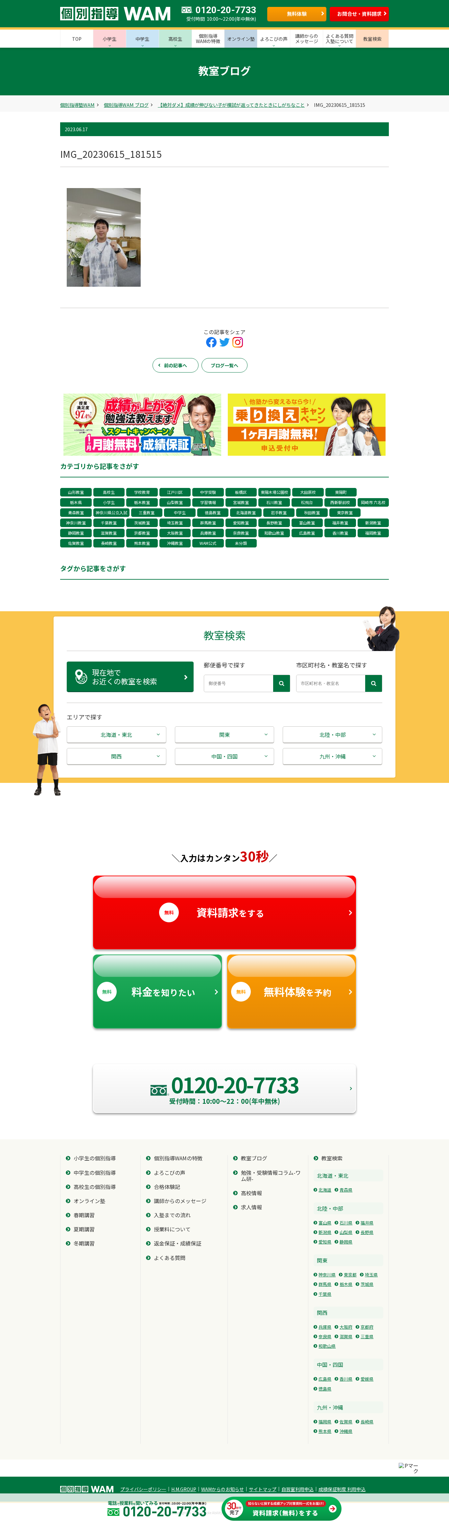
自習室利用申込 (297, 1489)
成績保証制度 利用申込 (342, 1489)
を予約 (283, 991)
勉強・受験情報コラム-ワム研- (271, 1176)
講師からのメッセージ (180, 1201)
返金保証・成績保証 (177, 1243)
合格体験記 (167, 1187)
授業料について (172, 1229)
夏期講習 (84, 1229)
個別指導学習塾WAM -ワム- (86, 1489)
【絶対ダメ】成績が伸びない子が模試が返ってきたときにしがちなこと (231, 105)
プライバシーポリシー (143, 1489)
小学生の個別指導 (95, 1158)
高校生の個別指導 (95, 1187)
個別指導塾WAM (77, 105)
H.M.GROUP (183, 1489)
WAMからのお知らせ (222, 1489)
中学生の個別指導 (95, 1173)
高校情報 (251, 1193)
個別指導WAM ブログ (126, 105)
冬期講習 (84, 1243)
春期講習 (84, 1215)
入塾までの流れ (172, 1215)
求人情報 (251, 1207)
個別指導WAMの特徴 (178, 1158)
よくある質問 (169, 1258)
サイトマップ (262, 1489)
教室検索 (332, 1158)
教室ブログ (254, 1158)
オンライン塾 (89, 1201)
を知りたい (148, 991)
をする (214, 912)
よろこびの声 (169, 1173)
